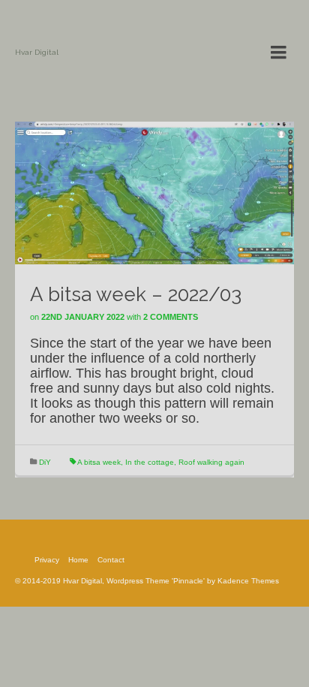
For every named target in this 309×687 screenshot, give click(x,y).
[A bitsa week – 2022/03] (154, 192)
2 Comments (170, 316)
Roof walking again (211, 462)
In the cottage (149, 462)
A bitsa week (99, 462)
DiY (45, 462)
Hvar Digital (36, 52)
